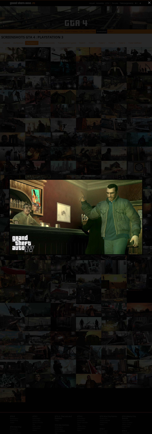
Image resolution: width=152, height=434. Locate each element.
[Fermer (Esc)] (149, 2)
